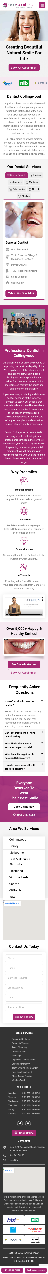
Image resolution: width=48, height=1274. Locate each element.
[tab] (16, 175)
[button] (42, 5)
